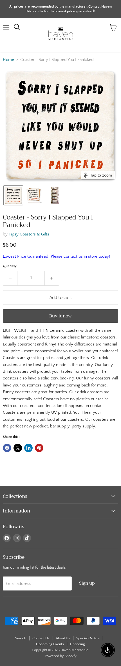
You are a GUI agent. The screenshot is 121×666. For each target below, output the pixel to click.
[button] (13, 195)
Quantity (10, 266)
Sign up (87, 583)
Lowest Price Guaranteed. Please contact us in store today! (56, 256)
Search (20, 638)
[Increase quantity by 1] (52, 278)
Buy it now (60, 316)
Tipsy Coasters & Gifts (29, 234)
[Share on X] (18, 448)
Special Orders (88, 638)
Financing (77, 644)
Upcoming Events (50, 644)
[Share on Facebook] (7, 448)
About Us (63, 638)
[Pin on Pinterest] (39, 448)
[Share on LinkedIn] (28, 448)
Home (8, 59)
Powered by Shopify (61, 656)
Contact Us (41, 638)
